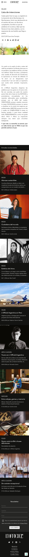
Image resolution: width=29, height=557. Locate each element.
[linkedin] (10, 40)
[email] (2, 40)
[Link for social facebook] (13, 542)
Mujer (3, 9)
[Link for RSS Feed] (20, 542)
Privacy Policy (23, 523)
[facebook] (5, 40)
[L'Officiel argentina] (14, 2)
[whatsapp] (15, 40)
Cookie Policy (14, 554)
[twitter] (13, 40)
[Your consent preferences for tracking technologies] (26, 554)
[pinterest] (8, 40)
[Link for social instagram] (16, 542)
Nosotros (14, 546)
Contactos (14, 549)
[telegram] (18, 40)
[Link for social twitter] (9, 542)
